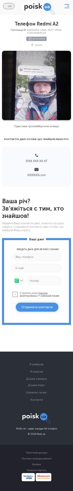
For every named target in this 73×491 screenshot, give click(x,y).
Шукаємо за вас (36, 392)
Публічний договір (50, 295)
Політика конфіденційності (36, 458)
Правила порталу (37, 470)
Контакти (36, 400)
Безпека (36, 464)
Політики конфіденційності (34, 294)
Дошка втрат (36, 385)
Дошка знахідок (36, 379)
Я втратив (36, 371)
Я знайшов (36, 364)
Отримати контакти (37, 307)
